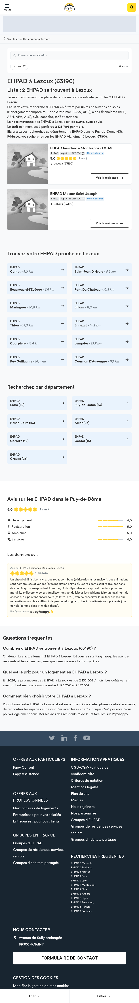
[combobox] (73, 55)
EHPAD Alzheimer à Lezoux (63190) (81, 136)
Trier (33, 996)
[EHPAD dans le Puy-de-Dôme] (26, 39)
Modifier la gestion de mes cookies (41, 986)
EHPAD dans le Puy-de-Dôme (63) (97, 131)
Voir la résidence (107, 177)
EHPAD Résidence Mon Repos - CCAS (42, 568)
